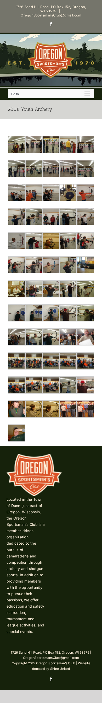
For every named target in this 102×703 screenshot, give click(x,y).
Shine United (60, 669)
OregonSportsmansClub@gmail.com (51, 15)
